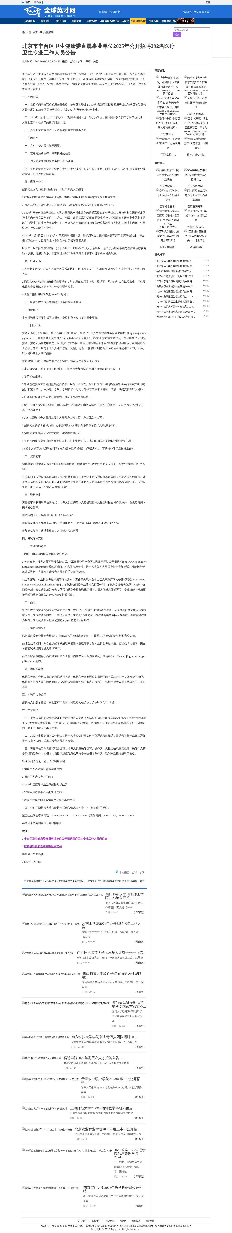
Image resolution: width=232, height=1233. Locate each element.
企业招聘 (154, 21)
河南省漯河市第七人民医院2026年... (175, 311)
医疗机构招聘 (138, 21)
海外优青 (76, 21)
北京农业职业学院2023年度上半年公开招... (107, 1129)
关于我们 (82, 1220)
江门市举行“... (168, 134)
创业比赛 (61, 21)
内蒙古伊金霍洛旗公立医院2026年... (175, 286)
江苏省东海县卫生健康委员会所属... (175, 281)
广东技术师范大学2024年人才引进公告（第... (111, 953)
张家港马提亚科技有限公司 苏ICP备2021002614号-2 (94, 1225)
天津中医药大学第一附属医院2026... (175, 276)
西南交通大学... (168, 113)
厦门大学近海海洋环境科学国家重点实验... (129, 1004)
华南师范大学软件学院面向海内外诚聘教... (112, 975)
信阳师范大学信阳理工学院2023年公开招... (124, 896)
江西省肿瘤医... (196, 247)
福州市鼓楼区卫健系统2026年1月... (174, 271)
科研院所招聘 (107, 21)
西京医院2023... (196, 226)
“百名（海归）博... (196, 134)
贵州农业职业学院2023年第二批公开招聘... (110, 1080)
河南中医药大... (168, 226)
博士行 (185, 21)
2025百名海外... (196, 113)
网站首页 (30, 21)
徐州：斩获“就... (196, 154)
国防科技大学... (196, 93)
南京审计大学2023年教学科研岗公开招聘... (113, 1189)
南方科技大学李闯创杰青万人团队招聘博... (104, 1037)
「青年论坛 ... (168, 93)
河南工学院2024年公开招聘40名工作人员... (111, 925)
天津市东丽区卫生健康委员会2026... (175, 296)
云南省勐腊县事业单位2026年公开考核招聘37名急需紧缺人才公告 (59, 881)
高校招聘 (92, 21)
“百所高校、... (168, 154)
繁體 (207, 2)
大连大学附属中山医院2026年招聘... (175, 316)
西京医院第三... (168, 186)
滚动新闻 (150, 1220)
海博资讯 (45, 21)
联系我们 (96, 1220)
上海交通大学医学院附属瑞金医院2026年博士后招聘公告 (114, 881)
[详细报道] (139, 912)
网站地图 (110, 1220)
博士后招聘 (122, 21)
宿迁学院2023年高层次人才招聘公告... (93, 1058)
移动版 (37, 2)
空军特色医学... (196, 186)
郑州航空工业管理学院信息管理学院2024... (130, 1153)
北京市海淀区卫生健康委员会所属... (175, 291)
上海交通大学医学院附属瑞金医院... (175, 261)
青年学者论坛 (169, 21)
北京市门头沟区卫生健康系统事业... (175, 301)
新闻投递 (136, 1220)
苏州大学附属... (168, 247)
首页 (28, 2)
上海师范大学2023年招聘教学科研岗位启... (103, 1108)
